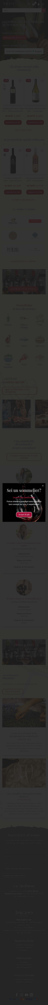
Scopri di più (24, 514)
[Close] (42, 485)
